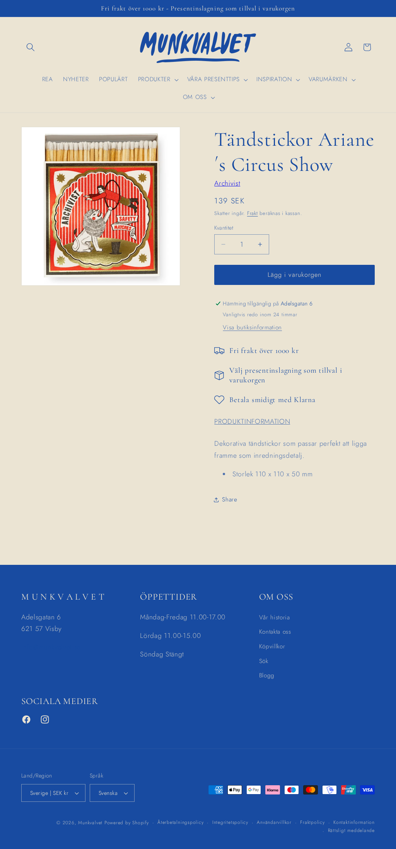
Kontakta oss (275, 631)
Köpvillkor (272, 646)
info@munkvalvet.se (51, 647)
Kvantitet (223, 228)
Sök (263, 661)
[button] (30, 47)
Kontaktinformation (354, 822)
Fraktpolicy (312, 822)
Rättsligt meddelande (351, 830)
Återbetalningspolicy (180, 822)
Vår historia (274, 617)
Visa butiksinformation (252, 327)
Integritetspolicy (230, 822)
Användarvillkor (274, 822)
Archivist (227, 183)
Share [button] (229, 499)
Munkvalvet (90, 822)
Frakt (252, 213)
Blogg (267, 675)
